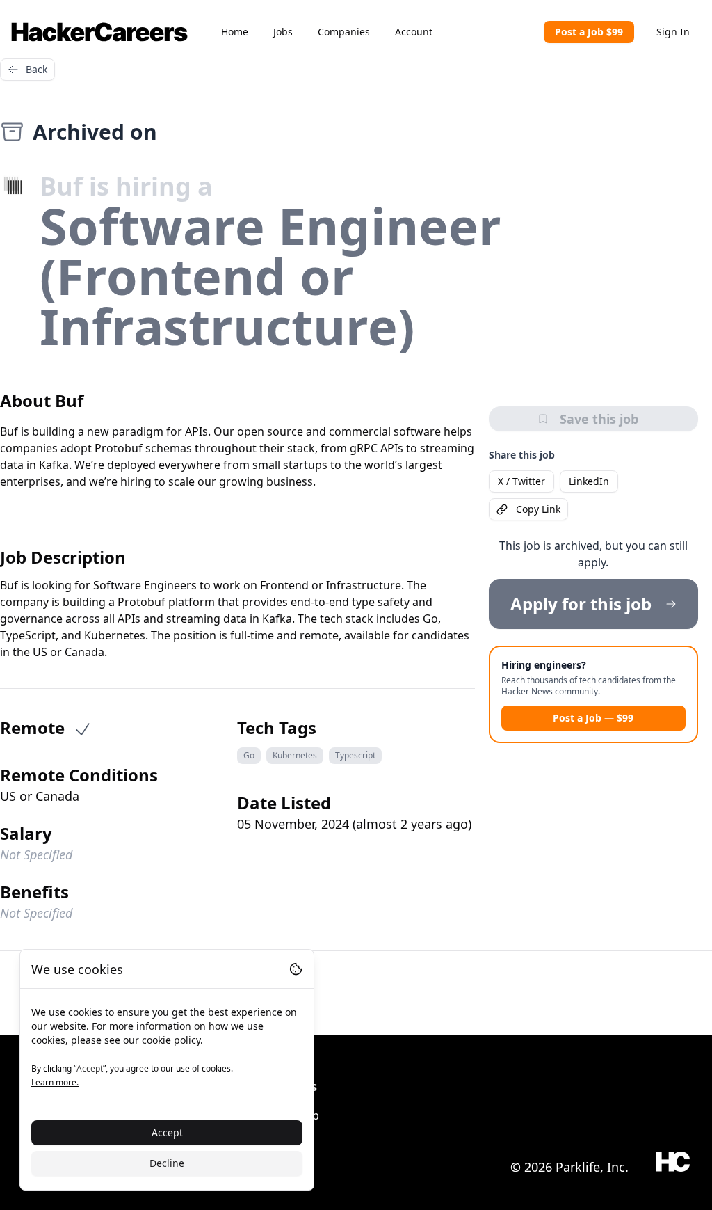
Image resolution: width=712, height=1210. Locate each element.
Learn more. (55, 1082)
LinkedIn (589, 481)
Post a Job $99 (589, 31)
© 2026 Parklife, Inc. (569, 1167)
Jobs (283, 31)
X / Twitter (521, 481)
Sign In (673, 31)
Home (234, 31)
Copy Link (538, 509)
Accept (167, 1132)
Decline (166, 1163)
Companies (344, 31)
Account (413, 31)
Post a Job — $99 (593, 717)
